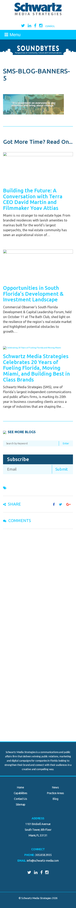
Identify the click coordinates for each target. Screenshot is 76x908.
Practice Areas (55, 793)
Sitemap (20, 804)
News (55, 787)
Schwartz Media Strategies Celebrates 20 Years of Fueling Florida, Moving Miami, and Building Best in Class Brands (36, 367)
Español (50, 26)
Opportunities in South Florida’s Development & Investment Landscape (33, 293)
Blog (55, 798)
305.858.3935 (43, 855)
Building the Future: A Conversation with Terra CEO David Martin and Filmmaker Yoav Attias (32, 199)
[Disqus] (38, 585)
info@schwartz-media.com (43, 860)
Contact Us (20, 798)
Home (20, 787)
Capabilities (20, 793)
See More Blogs (22, 432)
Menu (14, 34)
